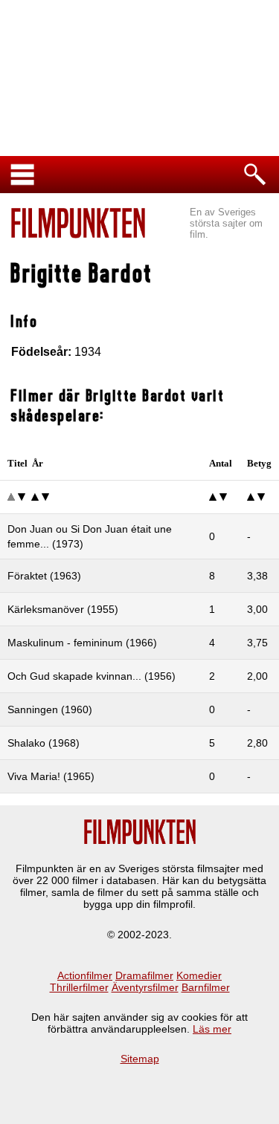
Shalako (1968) (43, 743)
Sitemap (140, 1059)
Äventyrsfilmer (145, 987)
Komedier (199, 975)
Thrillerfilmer (79, 987)
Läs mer (212, 1029)
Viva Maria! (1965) (50, 776)
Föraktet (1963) (44, 576)
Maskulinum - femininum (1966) (82, 643)
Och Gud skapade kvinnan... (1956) (91, 676)
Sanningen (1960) (49, 709)
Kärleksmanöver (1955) (62, 609)
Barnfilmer (206, 987)
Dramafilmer (144, 975)
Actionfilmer (84, 975)
